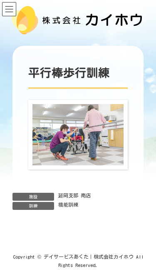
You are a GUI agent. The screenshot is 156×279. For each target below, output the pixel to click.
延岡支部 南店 (74, 195)
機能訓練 (68, 204)
